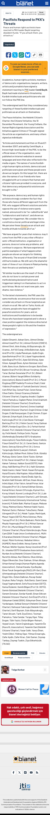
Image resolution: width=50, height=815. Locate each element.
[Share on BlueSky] (27, 55)
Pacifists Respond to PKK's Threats (23, 22)
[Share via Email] (40, 55)
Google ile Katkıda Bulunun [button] (27, 721)
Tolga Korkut (18, 669)
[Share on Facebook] (8, 55)
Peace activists (24, 657)
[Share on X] (15, 55)
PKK (27, 89)
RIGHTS (8, 13)
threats (24, 225)
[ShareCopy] (34, 55)
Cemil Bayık (9, 657)
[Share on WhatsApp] (21, 55)
